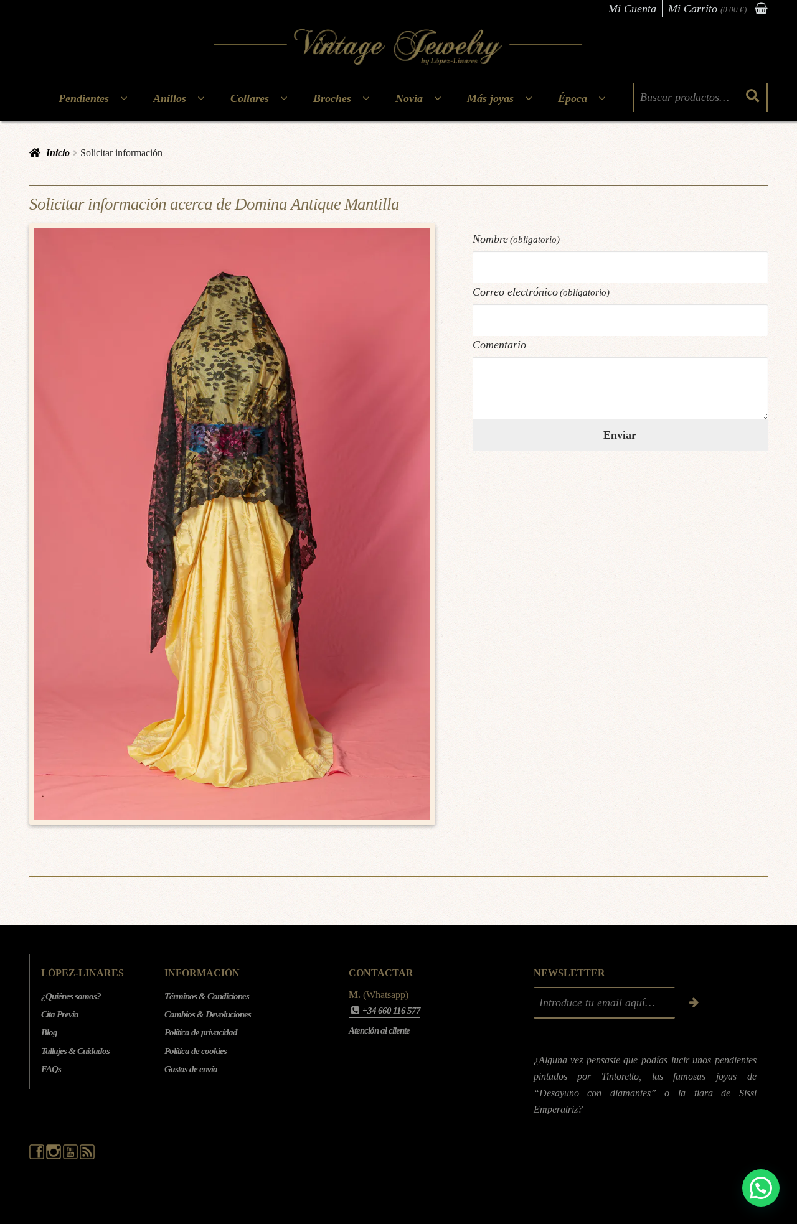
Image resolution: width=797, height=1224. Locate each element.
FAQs (51, 1069)
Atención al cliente (379, 1030)
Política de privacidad (200, 1032)
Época (572, 98)
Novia (409, 98)
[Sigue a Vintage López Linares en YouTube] (71, 1156)
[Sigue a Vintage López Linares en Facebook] (37, 1156)
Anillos (169, 98)
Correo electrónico (541, 292)
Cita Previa (59, 1014)
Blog (49, 1032)
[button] (761, 1188)
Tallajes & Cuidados (75, 1051)
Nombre (516, 239)
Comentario (499, 345)
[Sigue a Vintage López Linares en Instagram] (54, 1156)
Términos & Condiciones (206, 996)
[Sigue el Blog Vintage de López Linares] (87, 1156)
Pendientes (84, 98)
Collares (249, 98)
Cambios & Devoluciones (207, 1014)
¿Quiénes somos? (71, 996)
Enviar (619, 435)
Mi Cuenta (632, 8)
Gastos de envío (190, 1069)
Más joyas (490, 98)
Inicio (58, 152)
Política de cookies (195, 1051)
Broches (332, 98)
